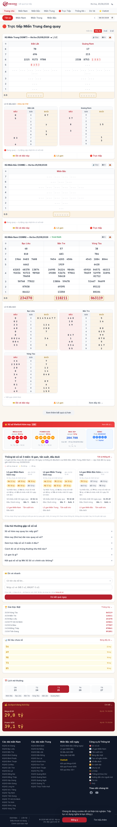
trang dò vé (59, 592)
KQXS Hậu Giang (9, 780)
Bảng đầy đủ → (106, 640)
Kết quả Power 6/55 (68, 767)
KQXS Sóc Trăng (9, 790)
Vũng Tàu (97, 243)
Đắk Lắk (35, 44)
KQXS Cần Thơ (8, 768)
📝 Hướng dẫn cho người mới (101, 777)
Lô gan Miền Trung (50, 507)
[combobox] (58, 581)
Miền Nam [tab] (21, 18)
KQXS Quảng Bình (38, 774)
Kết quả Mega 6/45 (68, 763)
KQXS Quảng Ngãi (38, 780)
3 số (105, 31)
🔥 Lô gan (58, 155)
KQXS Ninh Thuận (38, 768)
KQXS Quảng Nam (38, 777)
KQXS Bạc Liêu (8, 749)
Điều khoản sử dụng (18, 821)
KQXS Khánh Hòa (38, 761)
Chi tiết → (108, 705)
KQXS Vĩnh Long (9, 805)
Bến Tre (61, 243)
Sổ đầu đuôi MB (66, 752)
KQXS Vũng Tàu (8, 808)
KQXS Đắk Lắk (37, 752)
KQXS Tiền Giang (9, 796)
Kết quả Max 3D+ (67, 770)
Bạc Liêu (26, 243)
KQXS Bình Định (37, 746)
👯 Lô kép (93, 771)
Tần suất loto (28, 507)
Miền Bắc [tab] (51, 18)
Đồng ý (74, 820)
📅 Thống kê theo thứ (98, 774)
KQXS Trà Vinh (8, 802)
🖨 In (104, 37)
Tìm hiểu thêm (100, 820)
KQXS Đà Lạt (7, 771)
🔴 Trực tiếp (96, 155)
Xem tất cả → (107, 424)
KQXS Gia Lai (36, 758)
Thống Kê (80, 11)
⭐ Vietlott (104, 11)
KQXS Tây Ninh (8, 793)
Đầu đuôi (10, 510)
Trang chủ (9, 11)
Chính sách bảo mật (19, 823)
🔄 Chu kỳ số (94, 768)
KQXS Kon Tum (37, 765)
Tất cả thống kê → (104, 457)
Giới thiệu (13, 818)
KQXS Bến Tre (8, 752)
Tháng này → (106, 607)
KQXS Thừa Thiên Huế (40, 786)
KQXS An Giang (8, 746)
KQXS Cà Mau (8, 765)
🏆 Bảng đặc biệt (96, 755)
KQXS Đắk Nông (38, 755)
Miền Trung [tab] (36, 18)
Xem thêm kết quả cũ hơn (58, 412)
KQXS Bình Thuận (9, 761)
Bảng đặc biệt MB (67, 755)
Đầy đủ (98, 31)
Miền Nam (23, 11)
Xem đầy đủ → (96, 403)
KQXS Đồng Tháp (9, 777)
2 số (112, 31)
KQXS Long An (8, 786)
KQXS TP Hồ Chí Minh (11, 799)
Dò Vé (92, 11)
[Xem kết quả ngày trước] (95, 18)
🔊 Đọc (96, 37)
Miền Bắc (36, 11)
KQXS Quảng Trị (38, 783)
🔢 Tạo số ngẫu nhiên (98, 758)
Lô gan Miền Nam (14, 507)
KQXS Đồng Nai (8, 774)
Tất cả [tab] (8, 18)
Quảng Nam (88, 44)
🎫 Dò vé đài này (21, 155)
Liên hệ (24, 818)
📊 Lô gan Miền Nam (97, 749)
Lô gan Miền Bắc (86, 507)
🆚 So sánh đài (95, 765)
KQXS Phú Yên (37, 771)
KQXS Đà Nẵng (37, 749)
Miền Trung (49, 11)
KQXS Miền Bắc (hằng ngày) (71, 746)
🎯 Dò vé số (94, 746)
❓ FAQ (92, 783)
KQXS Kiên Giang (9, 783)
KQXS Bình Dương (9, 755)
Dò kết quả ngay (59, 597)
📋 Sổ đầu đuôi (95, 761)
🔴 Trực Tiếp (65, 11)
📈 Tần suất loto (96, 752)
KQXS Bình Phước (9, 758)
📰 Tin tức (93, 780)
